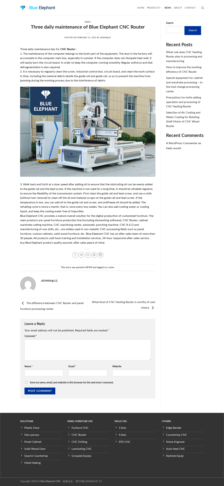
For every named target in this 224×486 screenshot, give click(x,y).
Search (169, 23)
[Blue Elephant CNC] (37, 8)
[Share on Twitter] (81, 255)
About (178, 8)
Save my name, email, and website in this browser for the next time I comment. (72, 382)
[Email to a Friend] (88, 255)
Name (28, 366)
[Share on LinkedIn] (100, 255)
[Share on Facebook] (75, 255)
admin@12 (105, 38)
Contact (190, 8)
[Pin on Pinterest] (94, 255)
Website (116, 366)
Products (153, 8)
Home (140, 8)
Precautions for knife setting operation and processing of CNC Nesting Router (183, 102)
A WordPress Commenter (181, 143)
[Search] (202, 8)
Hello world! (173, 148)
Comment (30, 336)
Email (72, 366)
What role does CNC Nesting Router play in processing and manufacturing (184, 57)
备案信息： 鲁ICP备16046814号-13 (82, 481)
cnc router (109, 267)
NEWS (167, 8)
